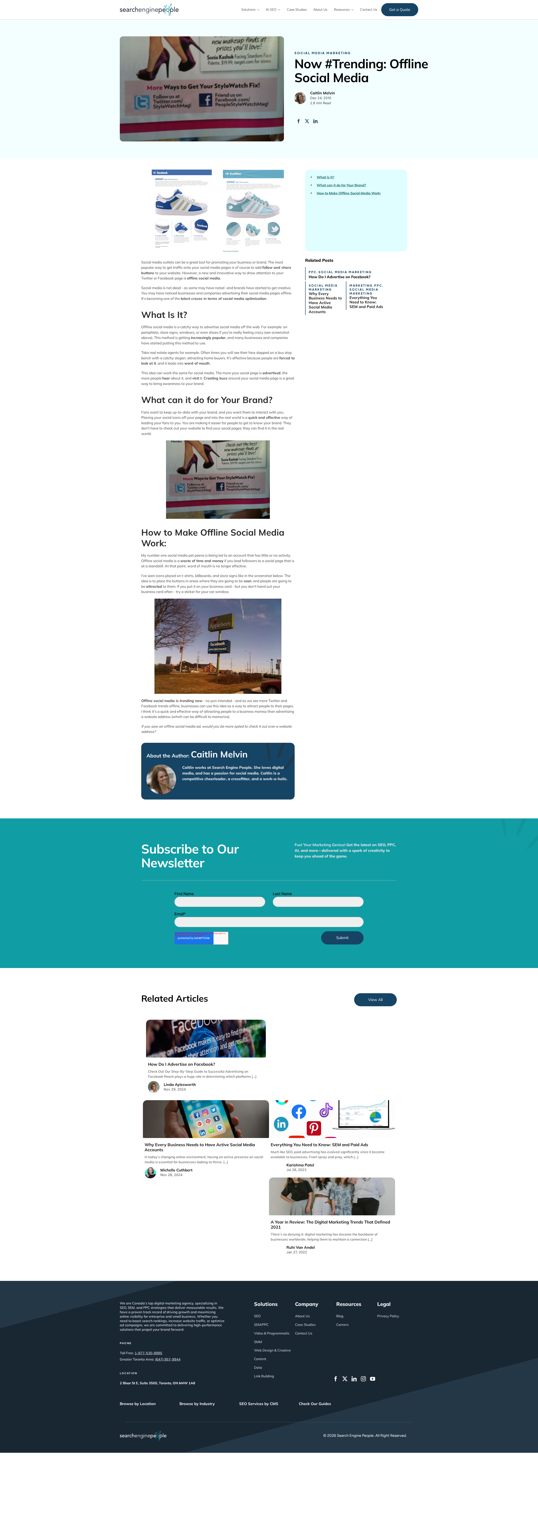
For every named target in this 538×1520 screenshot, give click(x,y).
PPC (313, 272)
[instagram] (363, 1378)
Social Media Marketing (322, 53)
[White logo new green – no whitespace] (143, 1432)
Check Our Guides (315, 1403)
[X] (307, 121)
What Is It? (325, 177)
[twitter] (344, 1378)
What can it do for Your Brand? (341, 185)
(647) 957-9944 (168, 1359)
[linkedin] (354, 1378)
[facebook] (335, 1378)
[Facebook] (298, 121)
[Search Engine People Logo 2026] (149, 5)
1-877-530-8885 (148, 1353)
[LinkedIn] (315, 121)
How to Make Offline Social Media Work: (349, 193)
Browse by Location (138, 1403)
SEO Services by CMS (258, 1403)
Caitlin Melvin (219, 754)
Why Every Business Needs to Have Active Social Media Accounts (325, 302)
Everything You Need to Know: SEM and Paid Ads (366, 302)
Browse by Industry (197, 1403)
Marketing (361, 285)
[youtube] (372, 1378)
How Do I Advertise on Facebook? (340, 276)
